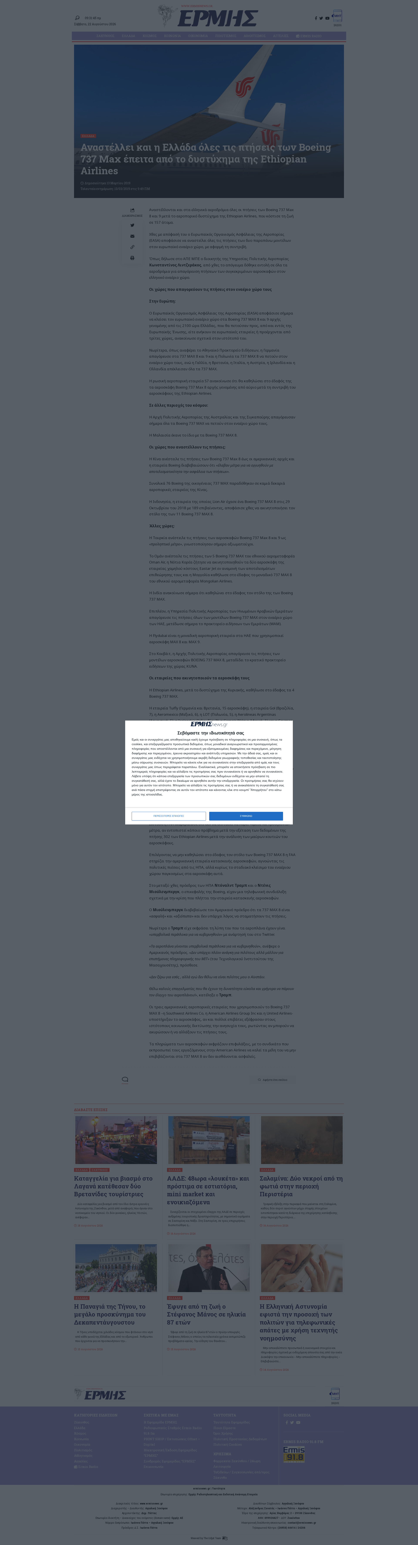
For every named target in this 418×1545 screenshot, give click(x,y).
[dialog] (209, 772)
